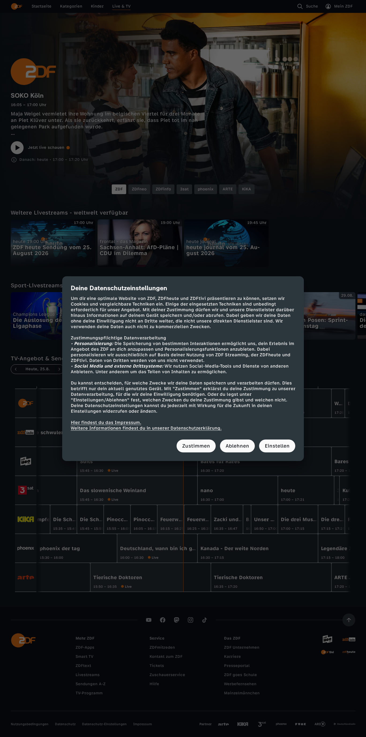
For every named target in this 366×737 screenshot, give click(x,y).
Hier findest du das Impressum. (106, 422)
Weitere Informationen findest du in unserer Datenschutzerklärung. (146, 428)
